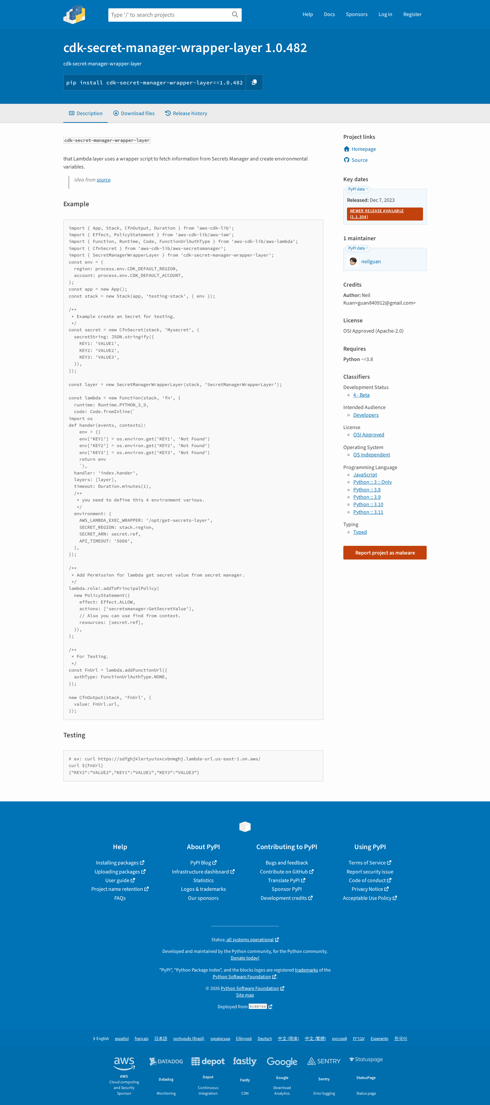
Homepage (364, 149)
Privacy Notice (367, 889)
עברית (359, 1039)
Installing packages (117, 862)
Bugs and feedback (287, 862)
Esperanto (379, 1039)
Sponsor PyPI (287, 889)
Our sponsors (203, 898)
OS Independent (371, 454)
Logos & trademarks (203, 889)
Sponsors (357, 14)
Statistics (203, 880)
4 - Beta (361, 395)
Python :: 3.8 (367, 489)
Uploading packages (117, 871)
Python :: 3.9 (367, 497)
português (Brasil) (188, 1039)
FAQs (120, 898)
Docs (329, 14)
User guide (117, 880)
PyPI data (356, 189)
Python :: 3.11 (368, 512)
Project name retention (117, 889)
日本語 (160, 1039)
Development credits (284, 898)
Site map (245, 995)
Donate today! (245, 958)
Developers (366, 415)
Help (308, 14)
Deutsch (265, 1039)
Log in (385, 14)
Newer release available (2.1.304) (377, 214)
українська (220, 1039)
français (141, 1039)
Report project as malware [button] (385, 553)
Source (360, 160)
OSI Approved (368, 434)
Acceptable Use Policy (367, 898)
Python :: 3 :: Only (372, 482)
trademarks (306, 970)
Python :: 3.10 (368, 504)
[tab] (85, 113)
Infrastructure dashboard (200, 871)
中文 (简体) (288, 1039)
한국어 (400, 1039)
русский (339, 1039)
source (104, 179)
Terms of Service (367, 862)
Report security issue (370, 871)
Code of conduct (367, 880)
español (122, 1039)
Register (412, 14)
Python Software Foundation (242, 976)
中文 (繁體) (315, 1039)
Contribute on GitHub (284, 871)
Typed (360, 532)
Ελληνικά (244, 1039)
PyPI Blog (200, 862)
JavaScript (365, 474)
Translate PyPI (284, 880)
